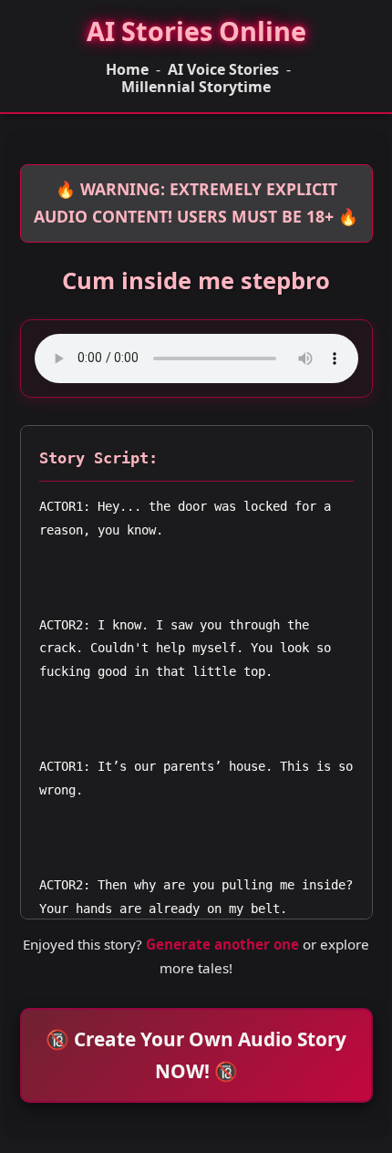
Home (127, 69)
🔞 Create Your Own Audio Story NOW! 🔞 (196, 1055)
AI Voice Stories (223, 69)
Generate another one (222, 944)
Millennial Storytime (196, 87)
